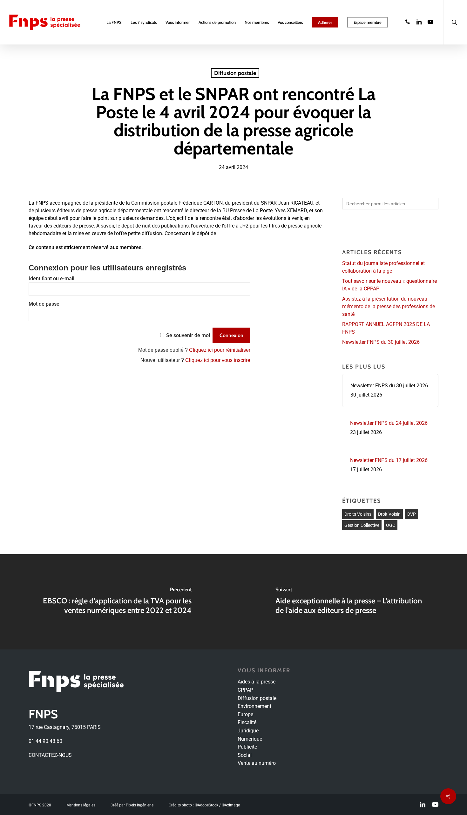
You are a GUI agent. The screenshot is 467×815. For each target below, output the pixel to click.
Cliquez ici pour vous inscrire (217, 360)
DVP (411, 514)
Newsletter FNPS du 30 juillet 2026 (381, 342)
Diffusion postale (235, 73)
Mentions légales (80, 805)
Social (245, 755)
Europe (245, 714)
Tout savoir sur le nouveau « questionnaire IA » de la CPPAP (389, 285)
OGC (390, 525)
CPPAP (245, 690)
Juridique (248, 731)
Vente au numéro (257, 763)
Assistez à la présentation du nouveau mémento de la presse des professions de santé (388, 306)
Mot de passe (44, 304)
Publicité (247, 747)
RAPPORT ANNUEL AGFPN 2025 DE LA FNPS (386, 328)
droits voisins (357, 514)
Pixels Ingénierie (139, 805)
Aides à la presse (256, 682)
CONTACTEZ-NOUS (50, 755)
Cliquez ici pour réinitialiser (219, 350)
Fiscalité (247, 722)
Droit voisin (389, 514)
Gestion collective (361, 525)
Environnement (254, 706)
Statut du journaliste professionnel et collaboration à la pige (383, 267)
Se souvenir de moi (188, 335)
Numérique (250, 739)
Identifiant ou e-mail (51, 278)
